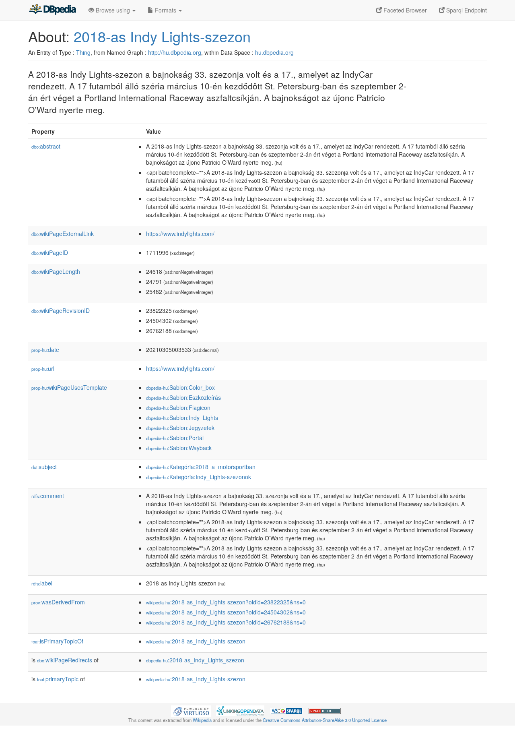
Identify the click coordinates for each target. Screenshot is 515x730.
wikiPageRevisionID (60, 310)
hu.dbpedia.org (274, 52)
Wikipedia (202, 720)
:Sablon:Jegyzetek (180, 428)
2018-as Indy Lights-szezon (162, 36)
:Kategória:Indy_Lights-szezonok (198, 477)
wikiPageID (49, 252)
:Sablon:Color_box (180, 387)
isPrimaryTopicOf (57, 641)
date (45, 349)
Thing (83, 52)
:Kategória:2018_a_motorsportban (200, 467)
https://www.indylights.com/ (180, 234)
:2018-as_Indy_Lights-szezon (195, 641)
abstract (45, 146)
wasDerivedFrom (58, 602)
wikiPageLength (55, 271)
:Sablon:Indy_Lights (182, 418)
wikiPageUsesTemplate (69, 387)
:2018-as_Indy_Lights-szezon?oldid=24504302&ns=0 (226, 612)
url (42, 368)
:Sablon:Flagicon (178, 407)
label (41, 583)
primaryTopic (57, 679)
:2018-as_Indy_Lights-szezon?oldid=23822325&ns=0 (226, 602)
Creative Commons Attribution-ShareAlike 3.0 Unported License (325, 720)
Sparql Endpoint (466, 10)
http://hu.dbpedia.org (174, 52)
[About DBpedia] (52, 10)
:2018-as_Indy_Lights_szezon (195, 660)
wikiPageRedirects (64, 660)
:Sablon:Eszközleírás (183, 397)
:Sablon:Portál (175, 438)
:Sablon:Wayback (179, 448)
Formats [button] (165, 10)
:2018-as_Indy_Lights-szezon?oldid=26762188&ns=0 (226, 622)
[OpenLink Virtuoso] (191, 710)
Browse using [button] (113, 10)
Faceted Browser (404, 10)
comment (47, 496)
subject (44, 467)
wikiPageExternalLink (62, 234)
